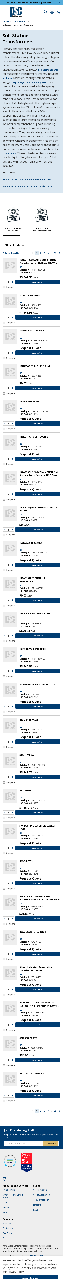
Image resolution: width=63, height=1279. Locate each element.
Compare (10, 287)
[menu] (5, 11)
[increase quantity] (12, 282)
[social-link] (5, 1179)
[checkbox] (9, 287)
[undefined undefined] (45, 12)
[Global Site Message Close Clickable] (59, 3)
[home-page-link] (16, 12)
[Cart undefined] (58, 12)
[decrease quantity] (4, 282)
